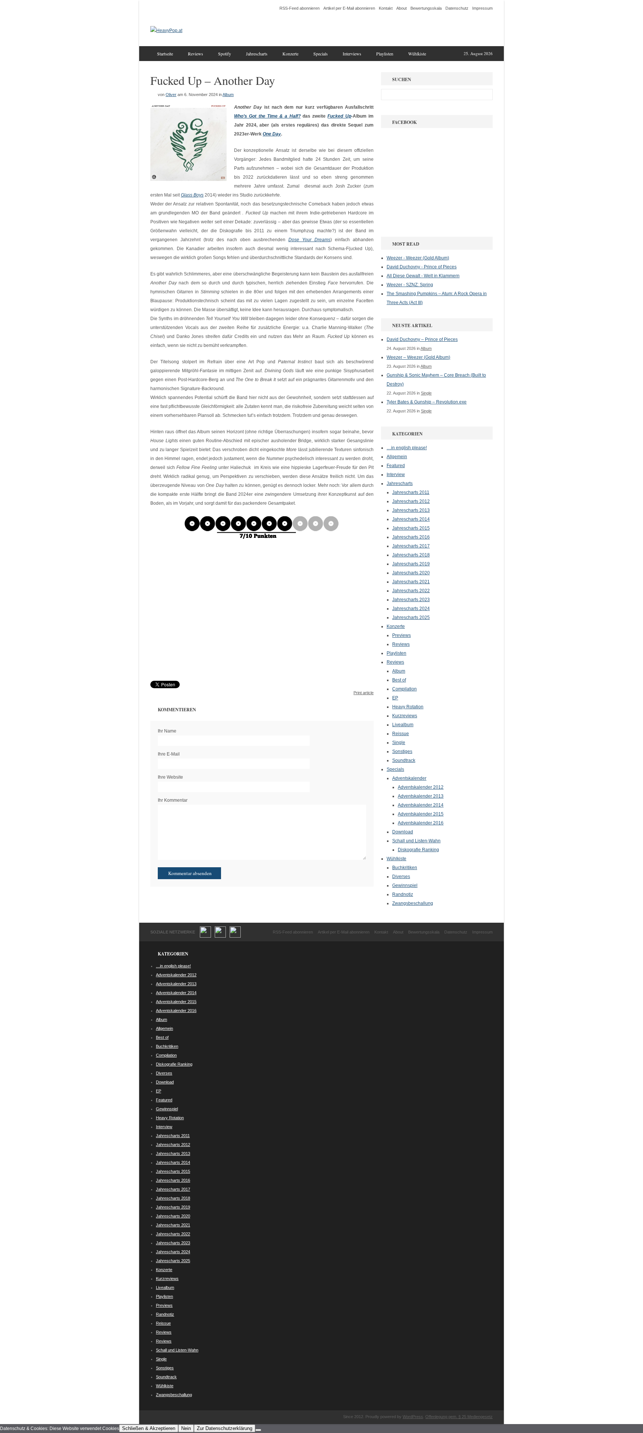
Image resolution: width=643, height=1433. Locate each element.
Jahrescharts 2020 (411, 572)
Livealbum (402, 724)
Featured (396, 465)
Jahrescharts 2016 (411, 537)
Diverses (401, 876)
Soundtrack (403, 760)
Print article (364, 692)
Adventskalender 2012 (421, 787)
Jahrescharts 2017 (411, 546)
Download (402, 831)
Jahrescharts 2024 (411, 608)
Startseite (165, 54)
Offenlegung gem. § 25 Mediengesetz (459, 1416)
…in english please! (407, 447)
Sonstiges (402, 751)
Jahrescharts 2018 (411, 555)
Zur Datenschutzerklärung (224, 1428)
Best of (399, 680)
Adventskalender (409, 778)
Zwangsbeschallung (412, 903)
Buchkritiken (404, 867)
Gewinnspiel (405, 885)
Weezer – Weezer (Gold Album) (418, 357)
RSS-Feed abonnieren (299, 8)
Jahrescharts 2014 (411, 519)
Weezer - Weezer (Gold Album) (418, 258)
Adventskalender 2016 (421, 823)
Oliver (171, 94)
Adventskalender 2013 (421, 796)
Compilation (404, 689)
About (401, 8)
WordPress (413, 1416)
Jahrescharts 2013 (411, 510)
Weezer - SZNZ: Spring (410, 284)
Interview (396, 474)
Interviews (352, 54)
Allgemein (397, 456)
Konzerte (290, 54)
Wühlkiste (417, 54)
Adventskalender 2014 (421, 805)
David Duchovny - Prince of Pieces (422, 266)
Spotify (224, 54)
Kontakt (386, 8)
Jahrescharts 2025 (411, 617)
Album (228, 94)
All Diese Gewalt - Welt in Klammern (423, 275)
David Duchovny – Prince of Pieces (422, 339)
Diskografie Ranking (418, 849)
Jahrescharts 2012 (411, 501)
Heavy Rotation (407, 706)
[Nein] (258, 1430)
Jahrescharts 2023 (411, 599)
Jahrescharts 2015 (411, 528)
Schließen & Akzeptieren (148, 1428)
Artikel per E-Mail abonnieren (349, 8)
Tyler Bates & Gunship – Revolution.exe (427, 402)
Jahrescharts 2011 (410, 492)
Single (426, 393)
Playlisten (384, 54)
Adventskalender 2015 (421, 814)
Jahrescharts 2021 (411, 581)
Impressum (482, 8)
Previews (401, 635)
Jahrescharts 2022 (411, 590)
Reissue (400, 733)
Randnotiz (402, 894)
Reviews (195, 54)
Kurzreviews (404, 715)
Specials (320, 54)
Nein (186, 1428)
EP (395, 697)
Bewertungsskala (426, 8)
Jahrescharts (257, 54)
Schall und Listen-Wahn (416, 840)
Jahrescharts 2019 (411, 564)
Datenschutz (456, 8)
